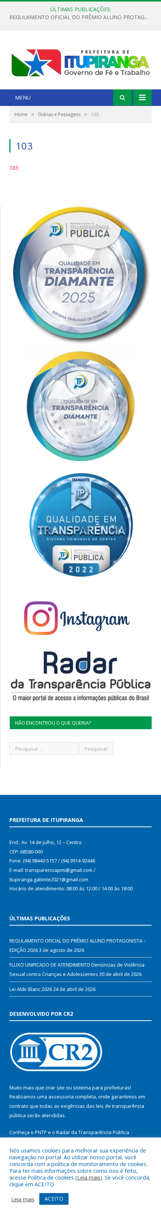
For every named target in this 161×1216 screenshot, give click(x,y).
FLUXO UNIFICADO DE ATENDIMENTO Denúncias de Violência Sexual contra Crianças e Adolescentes (82, 17)
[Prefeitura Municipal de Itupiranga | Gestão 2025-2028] (80, 60)
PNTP (41, 1132)
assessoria (61, 1096)
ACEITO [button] (54, 1198)
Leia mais (88, 1177)
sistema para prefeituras (101, 1087)
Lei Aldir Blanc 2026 (30, 989)
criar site (55, 1087)
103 (13, 167)
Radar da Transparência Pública (92, 1132)
